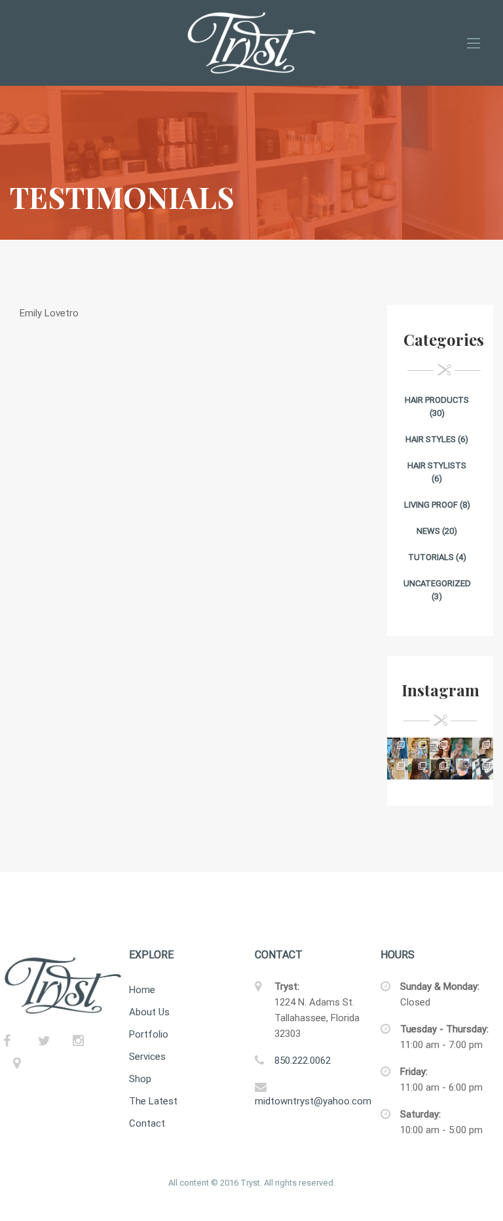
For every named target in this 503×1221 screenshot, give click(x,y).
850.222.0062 (302, 1060)
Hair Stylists (436, 465)
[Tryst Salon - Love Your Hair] (251, 43)
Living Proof (431, 505)
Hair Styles (430, 439)
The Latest (153, 1101)
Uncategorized (437, 583)
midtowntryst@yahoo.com (313, 1101)
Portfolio (148, 1034)
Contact (147, 1123)
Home (142, 990)
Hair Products (437, 400)
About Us (149, 1012)
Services (147, 1056)
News (428, 531)
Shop (140, 1079)
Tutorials (431, 557)
